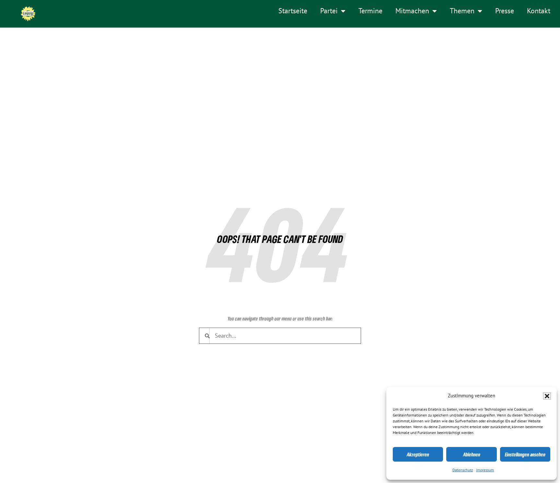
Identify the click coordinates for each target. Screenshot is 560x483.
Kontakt (538, 11)
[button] (547, 396)
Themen (462, 11)
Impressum (485, 470)
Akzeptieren (418, 454)
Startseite (292, 11)
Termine (370, 11)
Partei (329, 11)
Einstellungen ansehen (525, 454)
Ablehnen (471, 454)
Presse (504, 11)
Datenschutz (462, 470)
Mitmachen (412, 11)
